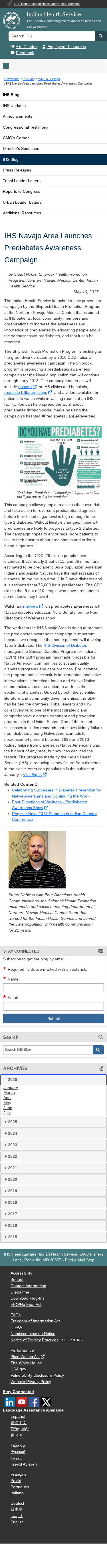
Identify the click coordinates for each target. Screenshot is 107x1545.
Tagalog (18, 1445)
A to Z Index (26, 47)
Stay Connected (18, 1392)
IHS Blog (11, 95)
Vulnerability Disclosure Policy (37, 1375)
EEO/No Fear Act (26, 1304)
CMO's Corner (16, 138)
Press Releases (17, 170)
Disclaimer (20, 1292)
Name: (14, 979)
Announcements (17, 116)
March (9, 1092)
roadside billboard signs (25, 392)
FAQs (16, 1315)
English (17, 1522)
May (7, 1103)
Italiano (17, 1493)
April (7, 1098)
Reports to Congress (21, 191)
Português (20, 1487)
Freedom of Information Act (35, 1321)
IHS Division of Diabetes (65, 645)
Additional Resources (22, 213)
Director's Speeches (21, 148)
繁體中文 (19, 1423)
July (7, 1113)
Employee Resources (66, 47)
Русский (18, 1451)
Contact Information (28, 1286)
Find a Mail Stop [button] (79, 1260)
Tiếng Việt (20, 1429)
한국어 (17, 1435)
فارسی (17, 1516)
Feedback (25, 53)
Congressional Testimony (25, 127)
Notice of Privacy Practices (34, 1340)
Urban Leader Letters (22, 202)
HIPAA (16, 1327)
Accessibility (21, 1273)
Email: (13, 997)
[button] (101, 36)
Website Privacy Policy (31, 1382)
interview (30, 606)
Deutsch (18, 1503)
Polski (16, 1481)
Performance (22, 1350)
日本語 (17, 1509)
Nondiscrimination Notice (33, 1334)
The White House (26, 1363)
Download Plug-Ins (28, 1298)
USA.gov (18, 1369)
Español (18, 1416)
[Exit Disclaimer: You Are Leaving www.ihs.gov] (35, 387)
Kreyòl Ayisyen (24, 1464)
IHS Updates (14, 106)
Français (18, 1474)
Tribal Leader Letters (22, 181)
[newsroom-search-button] (98, 1049)
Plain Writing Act (25, 1357)
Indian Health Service (54, 14)
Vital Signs (32, 774)
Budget (17, 1279)
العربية (16, 1458)
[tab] (53, 1079)
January (10, 1088)
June (7, 1108)
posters (25, 387)
